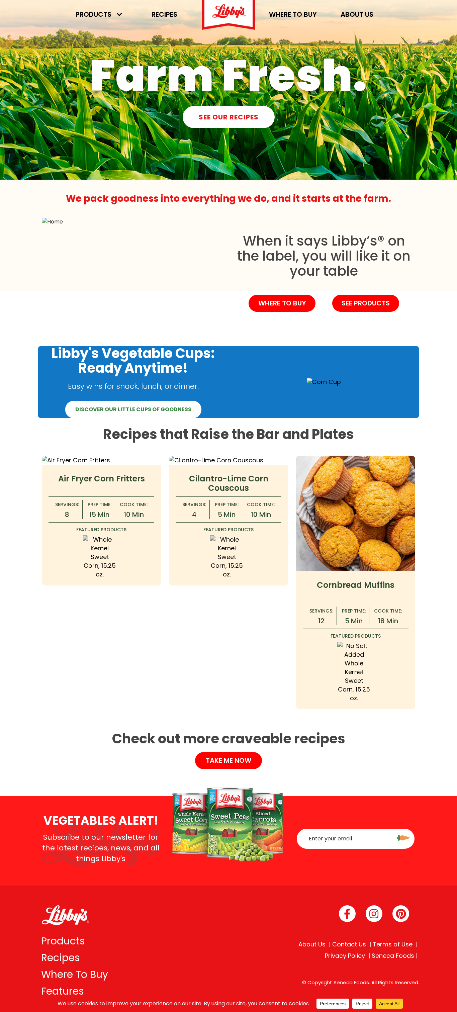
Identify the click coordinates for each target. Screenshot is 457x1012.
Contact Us (349, 944)
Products (93, 14)
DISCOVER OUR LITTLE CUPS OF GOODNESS (133, 409)
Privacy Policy (345, 956)
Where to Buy (293, 14)
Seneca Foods (393, 956)
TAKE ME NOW (228, 760)
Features (62, 991)
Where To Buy (74, 974)
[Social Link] (347, 913)
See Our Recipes (229, 116)
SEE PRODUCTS (366, 303)
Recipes (164, 14)
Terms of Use (393, 944)
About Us (357, 14)
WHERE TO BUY (282, 303)
